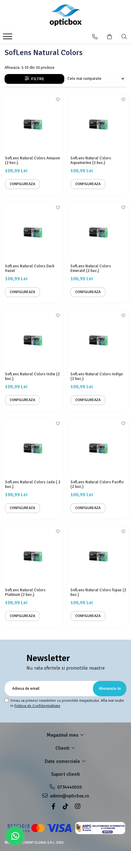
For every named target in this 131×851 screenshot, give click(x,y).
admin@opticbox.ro (69, 796)
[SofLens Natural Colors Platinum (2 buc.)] (33, 557)
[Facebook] (53, 806)
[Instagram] (78, 806)
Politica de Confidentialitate (37, 706)
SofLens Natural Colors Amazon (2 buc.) (32, 160)
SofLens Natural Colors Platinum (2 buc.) (25, 592)
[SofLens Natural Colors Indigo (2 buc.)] (98, 341)
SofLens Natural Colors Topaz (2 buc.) (98, 592)
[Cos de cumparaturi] (109, 37)
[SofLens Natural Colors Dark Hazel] (33, 233)
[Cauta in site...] (124, 37)
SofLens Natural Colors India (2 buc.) (32, 376)
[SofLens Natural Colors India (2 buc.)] (33, 341)
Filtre (36, 78)
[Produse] (8, 38)
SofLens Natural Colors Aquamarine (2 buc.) (90, 160)
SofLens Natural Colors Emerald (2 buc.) (90, 268)
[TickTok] (65, 806)
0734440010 (69, 787)
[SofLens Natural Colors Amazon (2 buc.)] (33, 125)
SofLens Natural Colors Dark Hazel (30, 268)
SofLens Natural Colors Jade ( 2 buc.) (32, 484)
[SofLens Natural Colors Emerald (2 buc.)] (98, 233)
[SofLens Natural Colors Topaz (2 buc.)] (98, 557)
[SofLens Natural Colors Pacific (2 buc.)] (98, 449)
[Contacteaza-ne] (95, 37)
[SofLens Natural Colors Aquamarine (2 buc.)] (98, 125)
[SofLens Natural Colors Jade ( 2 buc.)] (33, 449)
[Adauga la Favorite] (57, 101)
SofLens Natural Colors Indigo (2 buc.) (96, 376)
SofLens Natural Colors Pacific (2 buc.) (97, 484)
